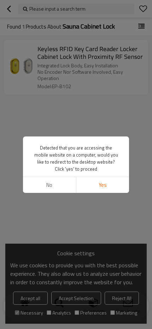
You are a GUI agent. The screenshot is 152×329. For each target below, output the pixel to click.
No (49, 185)
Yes (103, 185)
